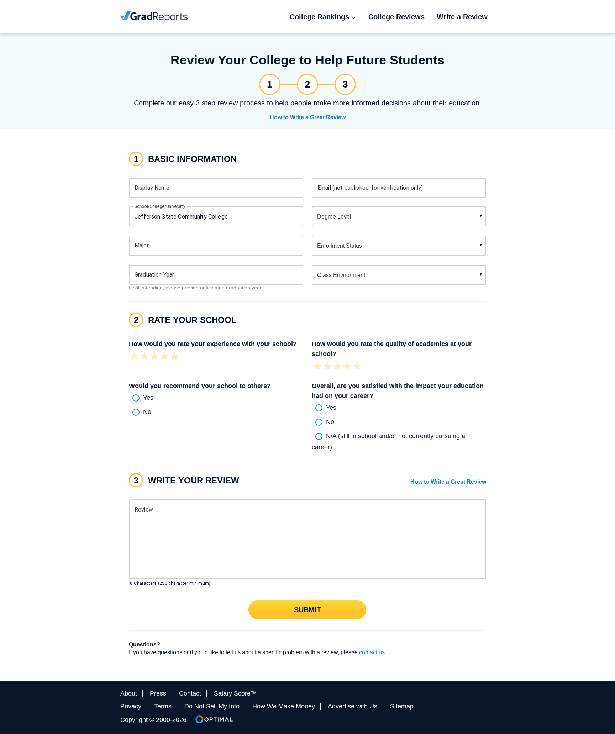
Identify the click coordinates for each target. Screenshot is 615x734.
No (147, 411)
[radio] (216, 398)
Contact (190, 693)
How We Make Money (283, 706)
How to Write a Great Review (308, 117)
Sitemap (402, 706)
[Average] (154, 356)
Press (158, 693)
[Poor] (144, 356)
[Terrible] (135, 356)
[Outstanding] (174, 356)
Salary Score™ (235, 693)
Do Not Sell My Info (212, 706)
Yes (148, 397)
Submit (307, 609)
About (128, 693)
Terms (163, 706)
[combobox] (216, 216)
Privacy (130, 706)
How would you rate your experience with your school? (213, 343)
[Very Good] (164, 356)
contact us (372, 652)
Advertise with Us (352, 706)
